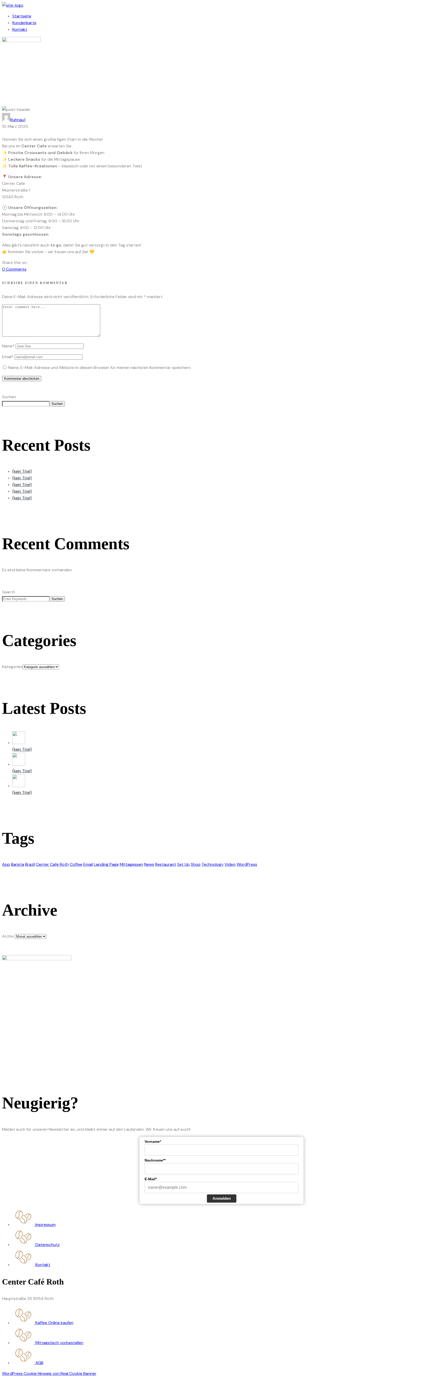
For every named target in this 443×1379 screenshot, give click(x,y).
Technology (213, 864)
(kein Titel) (22, 471)
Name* (8, 346)
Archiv (8, 936)
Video (230, 864)
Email (88, 864)
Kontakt (19, 29)
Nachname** (155, 1160)
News (149, 864)
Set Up (183, 864)
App (6, 864)
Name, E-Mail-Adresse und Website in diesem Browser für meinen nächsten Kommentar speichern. (99, 367)
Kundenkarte (24, 22)
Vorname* (153, 1141)
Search (8, 592)
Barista (17, 864)
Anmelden (222, 1198)
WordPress (247, 864)
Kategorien (12, 666)
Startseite (21, 16)
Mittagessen (131, 864)
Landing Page (106, 864)
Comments (14, 269)
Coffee (76, 864)
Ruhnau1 (17, 119)
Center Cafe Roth (52, 864)
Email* (8, 356)
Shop (195, 864)
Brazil (30, 864)
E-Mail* (151, 1179)
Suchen (9, 397)
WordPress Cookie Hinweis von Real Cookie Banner (49, 1373)
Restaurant (165, 864)
